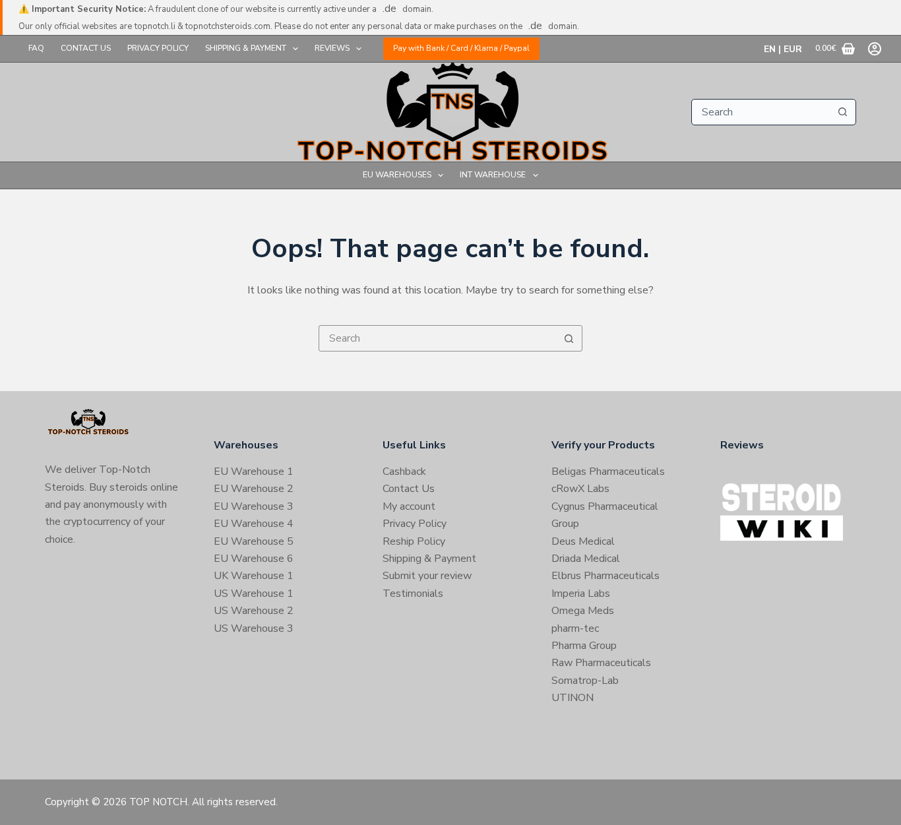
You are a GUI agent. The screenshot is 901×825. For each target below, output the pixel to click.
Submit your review (427, 575)
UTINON (572, 697)
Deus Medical (583, 541)
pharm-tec (575, 628)
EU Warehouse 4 (254, 523)
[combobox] (761, 112)
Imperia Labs (580, 593)
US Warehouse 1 (254, 593)
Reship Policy (414, 541)
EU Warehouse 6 (254, 558)
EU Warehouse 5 (254, 541)
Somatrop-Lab (585, 680)
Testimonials (413, 593)
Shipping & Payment (245, 48)
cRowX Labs (580, 488)
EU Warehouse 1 (254, 471)
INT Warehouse (493, 174)
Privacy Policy (158, 48)
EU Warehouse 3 (254, 506)
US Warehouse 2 (254, 610)
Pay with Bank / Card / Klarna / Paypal (461, 48)
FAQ (36, 48)
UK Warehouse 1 (254, 575)
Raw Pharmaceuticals (601, 663)
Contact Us (86, 48)
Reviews (332, 48)
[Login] (874, 48)
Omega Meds (582, 610)
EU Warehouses (397, 174)
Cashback (404, 471)
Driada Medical (585, 558)
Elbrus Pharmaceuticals (605, 575)
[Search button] (842, 112)
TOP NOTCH (158, 802)
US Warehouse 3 (254, 628)
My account (409, 506)
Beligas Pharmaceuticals (608, 471)
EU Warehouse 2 (254, 488)
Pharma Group (584, 645)
